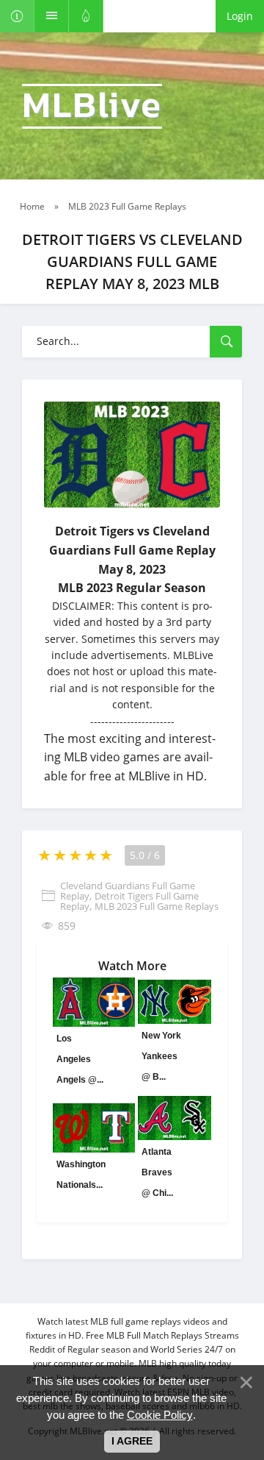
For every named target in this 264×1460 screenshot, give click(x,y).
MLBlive (92, 106)
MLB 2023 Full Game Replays (157, 906)
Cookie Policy (160, 1415)
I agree (132, 1441)
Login (240, 16)
